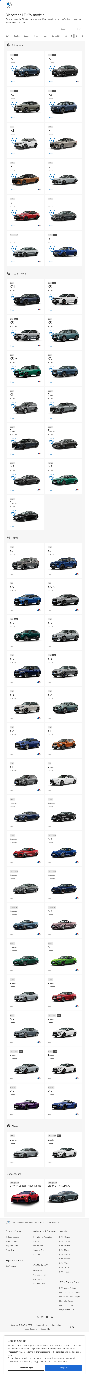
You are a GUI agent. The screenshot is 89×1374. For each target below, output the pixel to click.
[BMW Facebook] (33, 1317)
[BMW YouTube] (47, 1317)
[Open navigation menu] (79, 5)
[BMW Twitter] (37, 1317)
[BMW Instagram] (42, 1317)
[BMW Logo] (9, 5)
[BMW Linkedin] (51, 1317)
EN (73, 1327)
